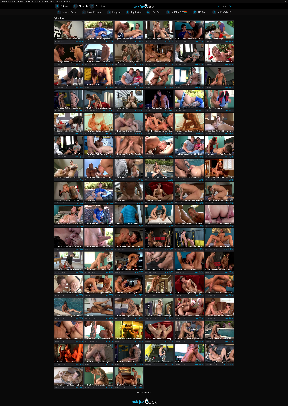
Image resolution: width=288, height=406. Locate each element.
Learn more (67, 1)
